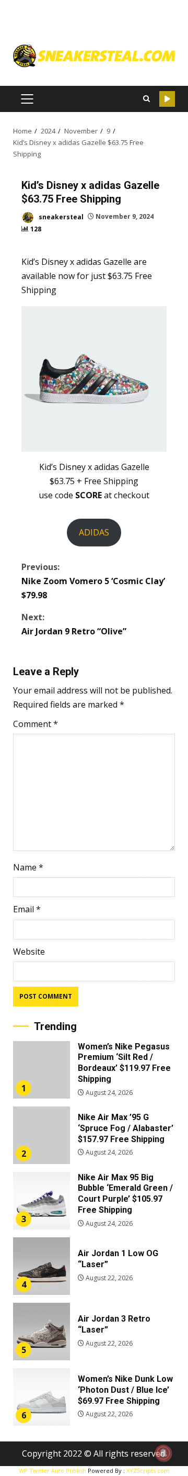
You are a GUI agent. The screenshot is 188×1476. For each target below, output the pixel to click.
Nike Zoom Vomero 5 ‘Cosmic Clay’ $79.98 (93, 581)
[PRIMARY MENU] (27, 99)
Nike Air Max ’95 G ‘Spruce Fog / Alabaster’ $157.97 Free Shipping (41, 1135)
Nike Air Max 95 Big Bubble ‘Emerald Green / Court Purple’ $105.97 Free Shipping (41, 1200)
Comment (35, 724)
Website (29, 951)
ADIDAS (94, 532)
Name (28, 867)
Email (27, 909)
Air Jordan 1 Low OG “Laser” (41, 1266)
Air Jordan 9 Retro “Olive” (73, 624)
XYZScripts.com (148, 1470)
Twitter (167, 99)
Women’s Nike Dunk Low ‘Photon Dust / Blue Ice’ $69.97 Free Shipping (41, 1397)
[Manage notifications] (163, 1453)
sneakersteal (60, 216)
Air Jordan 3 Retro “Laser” (41, 1331)
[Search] (146, 99)
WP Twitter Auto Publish (52, 1470)
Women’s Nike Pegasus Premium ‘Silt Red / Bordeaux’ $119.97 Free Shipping (41, 1070)
